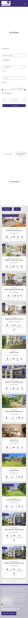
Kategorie (6, 60)
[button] (3, 220)
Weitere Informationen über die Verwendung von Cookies (10, 609)
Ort (3, 71)
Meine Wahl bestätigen (9, 613)
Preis (4, 82)
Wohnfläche (7, 93)
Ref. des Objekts (8, 55)
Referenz (5, 49)
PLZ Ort (6, 78)
